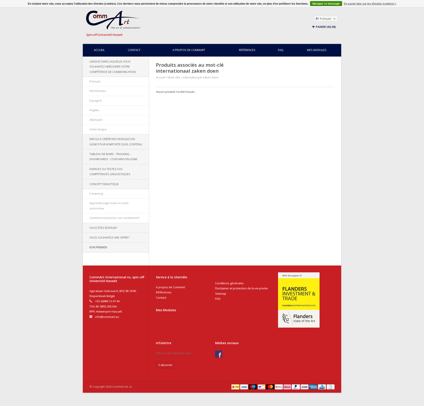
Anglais (94, 110)
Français (95, 81)
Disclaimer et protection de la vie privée (241, 288)
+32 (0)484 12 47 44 (107, 301)
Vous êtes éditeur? (103, 228)
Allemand (95, 120)
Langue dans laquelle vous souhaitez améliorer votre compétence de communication (112, 66)
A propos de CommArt (188, 50)
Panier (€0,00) (325, 27)
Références (247, 50)
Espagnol (95, 100)
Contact (134, 50)
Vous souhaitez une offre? (109, 237)
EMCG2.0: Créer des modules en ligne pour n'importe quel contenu (115, 141)
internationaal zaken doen (201, 77)
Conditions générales (229, 283)
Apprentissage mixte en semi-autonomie (109, 205)
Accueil (99, 50)
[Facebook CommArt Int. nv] (218, 354)
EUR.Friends (98, 247)
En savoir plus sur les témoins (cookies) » (370, 3)
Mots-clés (174, 77)
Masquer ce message (326, 3)
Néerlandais (97, 91)
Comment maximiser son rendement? (114, 218)
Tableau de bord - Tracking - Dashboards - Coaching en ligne (113, 156)
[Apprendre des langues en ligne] (170, 20)
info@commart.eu (107, 317)
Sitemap (220, 294)
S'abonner (165, 365)
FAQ (280, 50)
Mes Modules (166, 310)
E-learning (96, 193)
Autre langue (98, 129)
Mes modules (317, 50)
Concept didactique (104, 184)
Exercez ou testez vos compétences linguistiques (109, 171)
